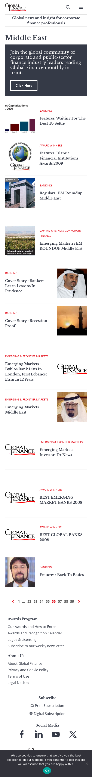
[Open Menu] (80, 7)
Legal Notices (18, 682)
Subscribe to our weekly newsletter (36, 646)
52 (29, 601)
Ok (47, 770)
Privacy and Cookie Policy (28, 670)
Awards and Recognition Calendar (35, 633)
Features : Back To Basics (62, 575)
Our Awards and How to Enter (32, 626)
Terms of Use (18, 676)
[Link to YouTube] (56, 734)
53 (35, 601)
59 (72, 601)
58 (66, 601)
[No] (87, 763)
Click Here (23, 85)
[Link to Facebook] (21, 734)
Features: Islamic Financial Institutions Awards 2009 (59, 158)
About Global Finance (25, 663)
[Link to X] (73, 734)
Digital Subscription (49, 713)
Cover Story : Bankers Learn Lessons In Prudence (24, 286)
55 (48, 601)
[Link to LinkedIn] (39, 734)
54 (41, 601)
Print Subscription (49, 705)
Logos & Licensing (22, 639)
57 (60, 601)
